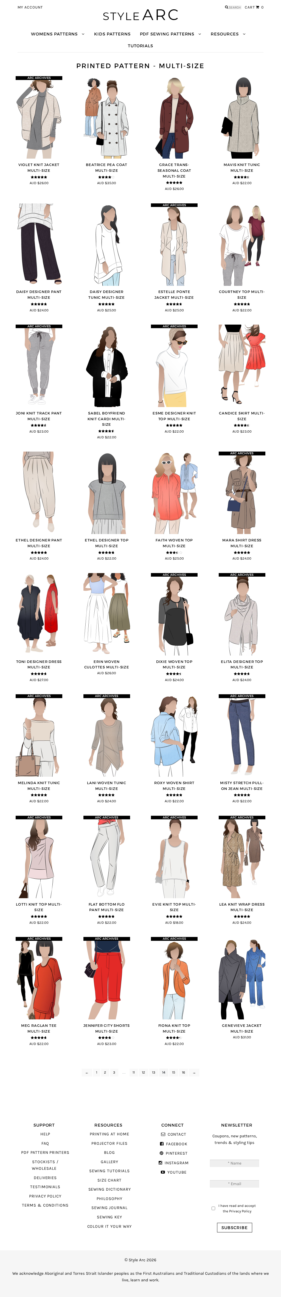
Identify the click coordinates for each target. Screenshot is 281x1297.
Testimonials (45, 1187)
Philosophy (109, 1198)
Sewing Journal (109, 1207)
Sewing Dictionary (109, 1189)
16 (183, 1072)
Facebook (176, 1144)
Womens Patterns (54, 34)
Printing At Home (109, 1134)
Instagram (177, 1163)
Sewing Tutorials (109, 1171)
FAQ (45, 1143)
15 (173, 1072)
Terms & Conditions (45, 1205)
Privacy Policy (45, 1196)
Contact (177, 1134)
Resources (224, 34)
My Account (30, 7)
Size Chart (109, 1180)
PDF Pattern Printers (45, 1152)
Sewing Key (109, 1217)
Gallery (110, 1162)
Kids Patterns (112, 34)
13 (153, 1072)
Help (45, 1134)
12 (143, 1072)
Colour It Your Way (109, 1226)
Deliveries (45, 1178)
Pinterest (177, 1153)
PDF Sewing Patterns (167, 34)
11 (134, 1072)
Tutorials (140, 45)
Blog (109, 1152)
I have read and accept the (237, 1208)
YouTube (176, 1172)
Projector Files (109, 1143)
